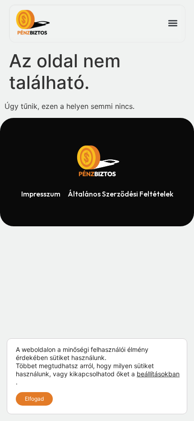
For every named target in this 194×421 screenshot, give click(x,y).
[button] (172, 23)
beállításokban (158, 374)
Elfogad (34, 398)
